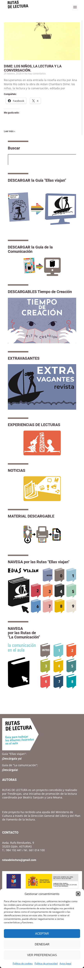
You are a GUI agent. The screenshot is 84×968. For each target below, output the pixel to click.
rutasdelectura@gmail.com (19, 860)
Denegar (42, 944)
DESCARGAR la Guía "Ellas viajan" (37, 180)
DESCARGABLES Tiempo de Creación (40, 291)
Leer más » (9, 131)
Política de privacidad (46, 963)
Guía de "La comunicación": (20, 765)
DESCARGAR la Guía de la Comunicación (30, 249)
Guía (14, 754)
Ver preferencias (42, 955)
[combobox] (42, 159)
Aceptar (42, 933)
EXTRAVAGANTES (23, 358)
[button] (78, 894)
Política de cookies (23, 963)
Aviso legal (65, 963)
